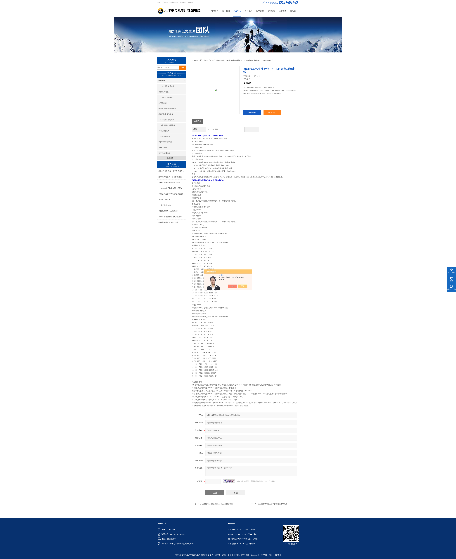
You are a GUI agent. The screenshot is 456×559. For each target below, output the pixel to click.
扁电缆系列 (163, 103)
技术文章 (260, 11)
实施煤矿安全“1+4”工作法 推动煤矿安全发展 (172, 194)
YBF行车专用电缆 (165, 142)
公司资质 (271, 11)
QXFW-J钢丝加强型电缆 (167, 108)
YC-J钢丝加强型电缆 (166, 97)
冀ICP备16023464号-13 (223, 555)
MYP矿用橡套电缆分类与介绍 (169, 182)
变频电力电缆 (164, 92)
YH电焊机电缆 (164, 131)
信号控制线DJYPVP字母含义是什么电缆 (242, 539)
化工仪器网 (244, 555)
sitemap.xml (255, 555)
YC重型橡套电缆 (165, 205)
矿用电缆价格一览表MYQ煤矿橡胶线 (241, 544)
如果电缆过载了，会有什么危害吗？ (172, 177)
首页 (205, 60)
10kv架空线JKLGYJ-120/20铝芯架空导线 (242, 534)
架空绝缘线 (163, 148)
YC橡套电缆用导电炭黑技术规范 (170, 188)
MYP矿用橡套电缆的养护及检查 (170, 217)
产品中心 (237, 11)
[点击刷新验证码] (229, 481)
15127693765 (288, 2)
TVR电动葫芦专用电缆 (167, 125)
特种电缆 (162, 81)
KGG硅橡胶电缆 (164, 153)
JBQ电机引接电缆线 (166, 114)
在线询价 (252, 112)
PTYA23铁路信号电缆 (166, 86)
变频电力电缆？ (164, 199)
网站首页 (214, 11)
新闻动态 (248, 11)
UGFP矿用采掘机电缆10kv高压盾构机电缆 (217, 504)
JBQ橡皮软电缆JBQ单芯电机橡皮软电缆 (272, 504)
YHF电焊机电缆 (164, 136)
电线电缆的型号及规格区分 (168, 211)
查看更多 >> (171, 158)
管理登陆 (278, 555)
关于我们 (226, 11)
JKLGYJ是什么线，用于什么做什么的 (172, 171)
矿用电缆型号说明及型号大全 (169, 222)
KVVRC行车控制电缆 (166, 120)
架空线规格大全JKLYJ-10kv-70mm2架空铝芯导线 (243, 529)
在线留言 (282, 11)
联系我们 (293, 11)
